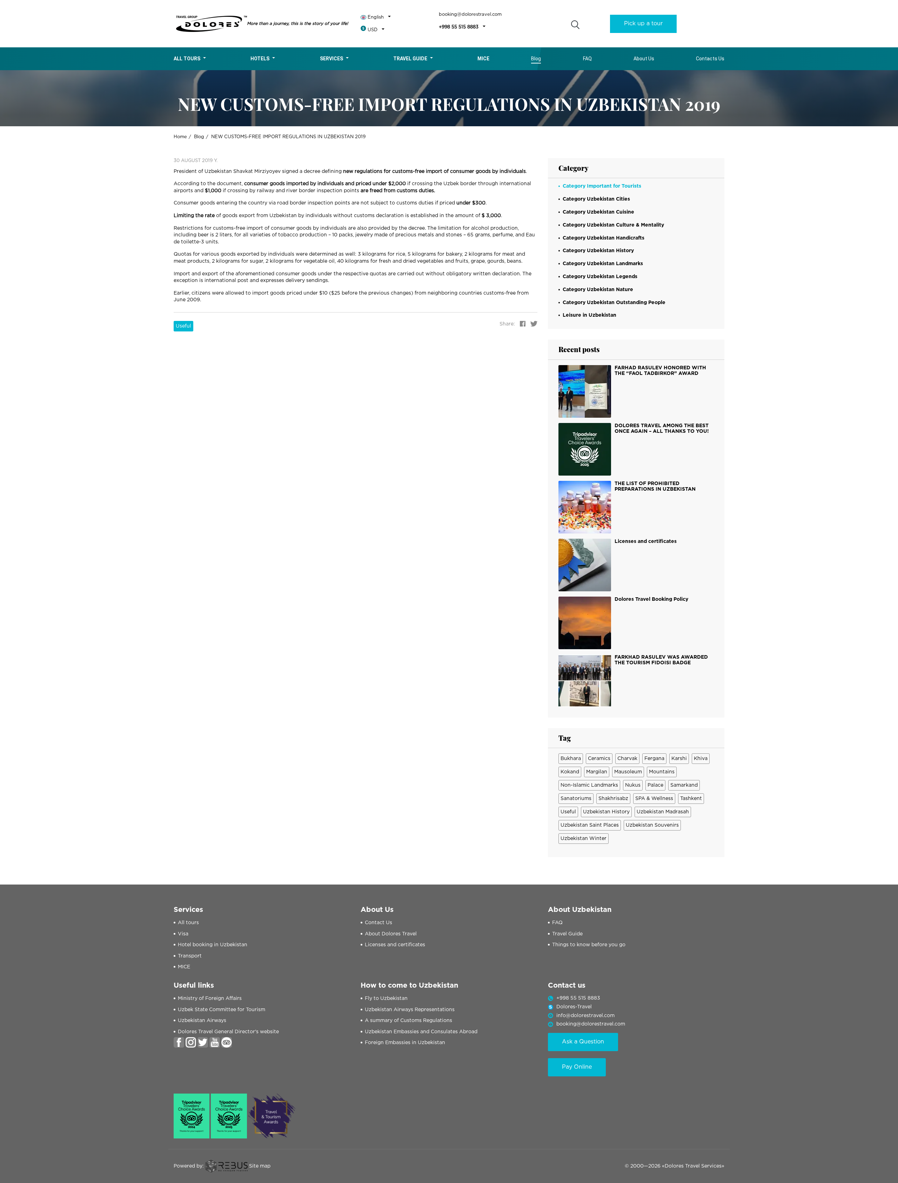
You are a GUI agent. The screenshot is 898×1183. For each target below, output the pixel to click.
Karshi (679, 759)
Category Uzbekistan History (598, 251)
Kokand (570, 772)
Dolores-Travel (574, 1007)
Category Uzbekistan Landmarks (603, 264)
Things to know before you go (588, 945)
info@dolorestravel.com (585, 1016)
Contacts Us (710, 58)
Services (331, 58)
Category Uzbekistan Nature (598, 290)
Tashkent (691, 798)
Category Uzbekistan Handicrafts (603, 238)
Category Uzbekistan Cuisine (598, 212)
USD (372, 30)
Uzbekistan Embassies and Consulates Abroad (421, 1032)
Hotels (259, 58)
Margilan (596, 772)
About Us (644, 58)
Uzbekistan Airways (202, 1021)
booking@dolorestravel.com (470, 14)
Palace (655, 785)
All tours (187, 58)
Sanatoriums (576, 798)
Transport (190, 956)
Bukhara (571, 759)
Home (180, 137)
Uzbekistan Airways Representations (410, 1010)
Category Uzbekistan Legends (600, 277)
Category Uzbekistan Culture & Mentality (613, 225)
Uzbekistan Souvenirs (652, 825)
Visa (183, 934)
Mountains (662, 772)
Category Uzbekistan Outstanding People (614, 303)
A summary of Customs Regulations (408, 1021)
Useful (183, 326)
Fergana (654, 759)
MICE (184, 967)
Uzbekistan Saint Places (590, 825)
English (376, 17)
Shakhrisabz (613, 798)
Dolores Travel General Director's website (228, 1032)
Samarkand (684, 785)
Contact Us (378, 923)
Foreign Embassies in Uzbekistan (405, 1043)
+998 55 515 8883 (458, 27)
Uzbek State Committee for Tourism (221, 1010)
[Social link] (179, 1042)
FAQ (587, 58)
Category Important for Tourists (602, 186)
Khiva (701, 759)
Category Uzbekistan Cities (596, 199)
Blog (536, 58)
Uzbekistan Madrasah (663, 812)
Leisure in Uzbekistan (589, 315)
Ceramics (599, 759)
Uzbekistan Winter (584, 838)
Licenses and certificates (395, 945)
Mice (483, 58)
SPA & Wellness (654, 798)
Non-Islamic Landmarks (589, 785)
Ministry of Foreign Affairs (210, 998)
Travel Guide (410, 58)
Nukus (633, 785)
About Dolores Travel (391, 934)
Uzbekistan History (606, 812)
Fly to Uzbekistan (386, 998)
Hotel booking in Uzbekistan (212, 945)
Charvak (627, 759)
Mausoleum (628, 772)
